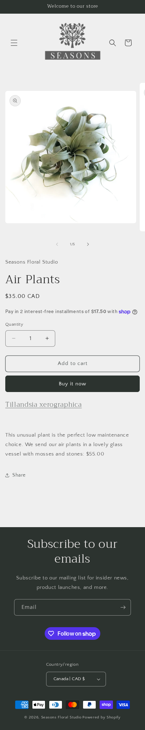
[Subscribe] (123, 607)
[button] (14, 43)
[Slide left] (57, 244)
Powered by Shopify (101, 717)
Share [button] (19, 475)
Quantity (14, 324)
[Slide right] (88, 244)
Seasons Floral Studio (61, 717)
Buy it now (72, 384)
